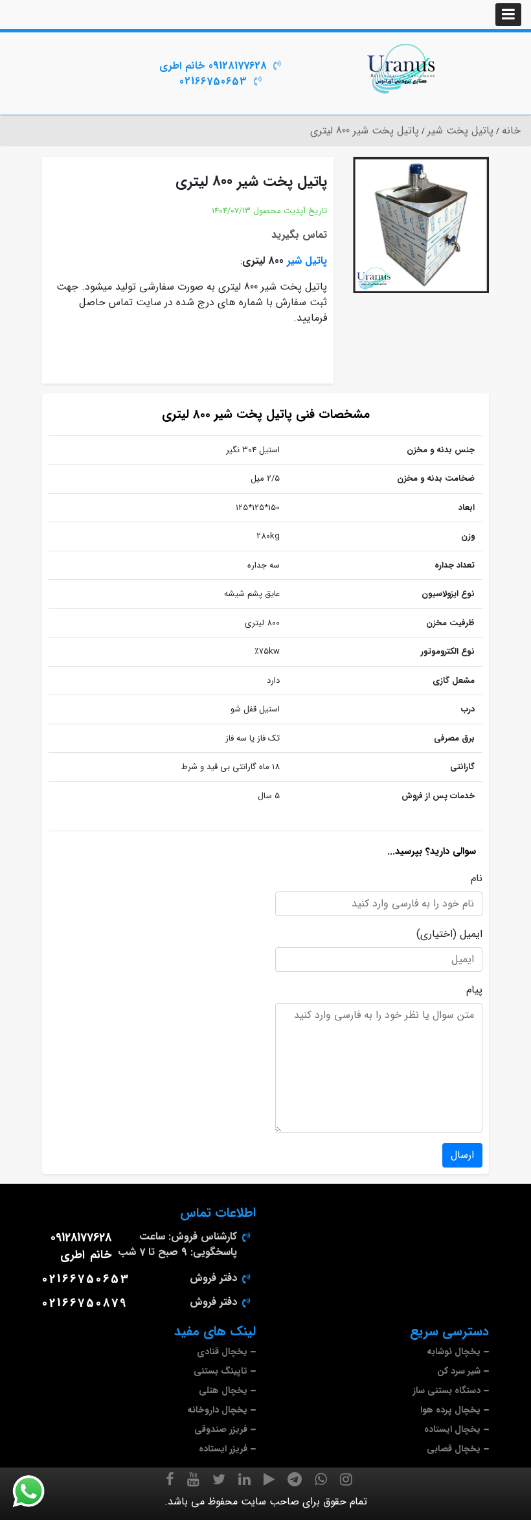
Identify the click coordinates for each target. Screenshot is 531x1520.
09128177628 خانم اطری (213, 66)
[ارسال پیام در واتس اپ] (36, 1491)
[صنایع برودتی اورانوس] (401, 69)
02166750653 (213, 81)
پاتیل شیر (307, 261)
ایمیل (471, 934)
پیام (474, 990)
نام (476, 878)
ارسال (462, 1155)
